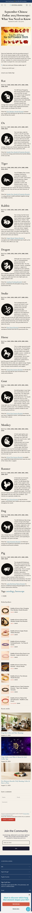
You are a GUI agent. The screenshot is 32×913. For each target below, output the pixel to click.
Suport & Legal (4, 872)
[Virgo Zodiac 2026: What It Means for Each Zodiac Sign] (16, 746)
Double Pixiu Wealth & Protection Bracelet (18, 194)
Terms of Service (6, 815)
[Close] (29, 895)
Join (16, 848)
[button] (28, 909)
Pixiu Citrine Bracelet (12, 499)
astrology (10, 591)
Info (2, 866)
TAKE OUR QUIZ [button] (16, 904)
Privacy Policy (26, 813)
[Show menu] (1, 5)
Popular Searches (5, 877)
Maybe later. (16, 909)
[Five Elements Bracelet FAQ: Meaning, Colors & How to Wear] (16, 771)
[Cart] (29, 5)
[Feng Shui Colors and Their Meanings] (16, 722)
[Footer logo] (6, 861)
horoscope (19, 591)
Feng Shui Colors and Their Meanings (12, 733)
